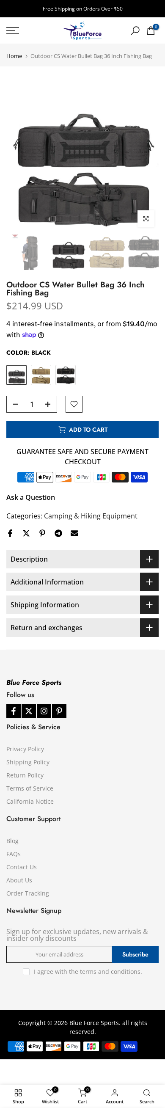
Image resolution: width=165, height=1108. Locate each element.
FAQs (13, 854)
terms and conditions (110, 971)
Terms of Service (29, 788)
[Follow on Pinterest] (59, 711)
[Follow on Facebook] (13, 711)
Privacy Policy (25, 749)
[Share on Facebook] (10, 533)
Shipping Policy (28, 762)
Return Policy (25, 775)
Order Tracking (27, 893)
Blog (12, 841)
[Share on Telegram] (58, 533)
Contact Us (21, 867)
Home (14, 56)
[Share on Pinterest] (42, 533)
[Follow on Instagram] (44, 711)
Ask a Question (30, 497)
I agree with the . (88, 971)
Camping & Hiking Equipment (91, 516)
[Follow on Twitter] (29, 711)
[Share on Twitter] (26, 533)
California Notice (30, 801)
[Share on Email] (74, 533)
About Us (19, 880)
